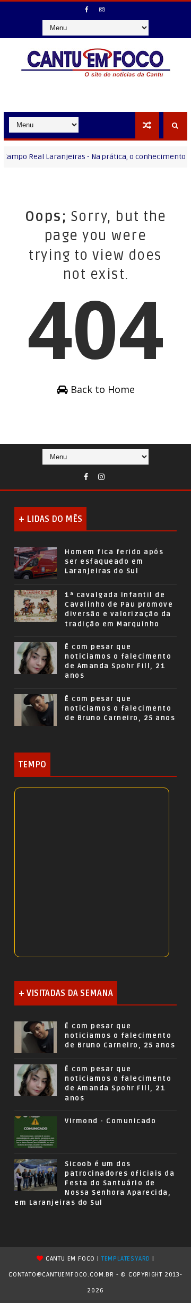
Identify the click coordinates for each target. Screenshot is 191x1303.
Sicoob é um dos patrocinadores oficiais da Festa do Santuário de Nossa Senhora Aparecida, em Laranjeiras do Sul (94, 1183)
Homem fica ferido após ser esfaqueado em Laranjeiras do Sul (114, 561)
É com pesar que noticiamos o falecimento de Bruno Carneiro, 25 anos (120, 708)
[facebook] (86, 9)
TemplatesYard (125, 1259)
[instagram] (102, 9)
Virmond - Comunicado (110, 1121)
